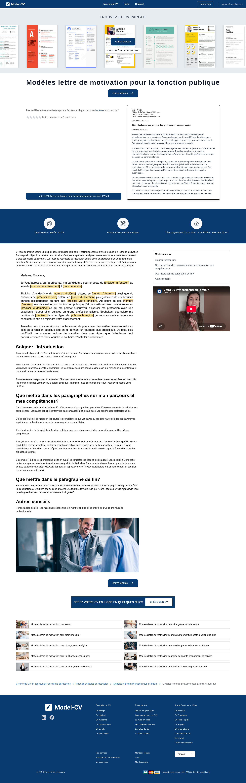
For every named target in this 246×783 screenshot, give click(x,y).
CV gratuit (179, 738)
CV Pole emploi (181, 720)
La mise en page (142, 720)
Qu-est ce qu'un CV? (144, 711)
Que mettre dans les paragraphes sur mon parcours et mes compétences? (184, 267)
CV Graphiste (181, 715)
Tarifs (126, 4)
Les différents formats (145, 724)
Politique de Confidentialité (108, 757)
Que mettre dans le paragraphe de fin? (174, 273)
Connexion (205, 4)
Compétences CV (182, 733)
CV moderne (101, 720)
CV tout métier (102, 733)
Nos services (101, 753)
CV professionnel (103, 724)
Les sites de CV (142, 729)
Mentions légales (142, 753)
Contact (139, 4)
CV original (100, 715)
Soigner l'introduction (165, 260)
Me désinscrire (141, 762)
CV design (100, 711)
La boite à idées (142, 733)
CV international (182, 729)
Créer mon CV (110, 4)
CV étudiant (180, 711)
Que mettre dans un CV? (146, 715)
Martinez (99, 110)
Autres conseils (163, 279)
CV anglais (179, 724)
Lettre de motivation (184, 742)
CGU (137, 757)
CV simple (100, 729)
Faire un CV (141, 705)
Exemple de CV (103, 705)
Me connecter (102, 762)
